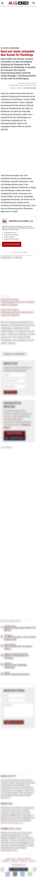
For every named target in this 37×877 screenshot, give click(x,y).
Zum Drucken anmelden (29, 88)
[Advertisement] (18, 26)
